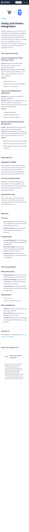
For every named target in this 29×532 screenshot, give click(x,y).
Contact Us (5, 331)
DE (24, 2)
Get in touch (18, 2)
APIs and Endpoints (8, 305)
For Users (4, 218)
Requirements (6, 295)
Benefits (5, 213)
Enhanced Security (8, 194)
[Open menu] (27, 2)
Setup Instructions (7, 271)
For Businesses (6, 237)
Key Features (6, 157)
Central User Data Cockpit (10, 178)
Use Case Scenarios (9, 53)
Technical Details (8, 267)
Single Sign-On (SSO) (8, 162)
